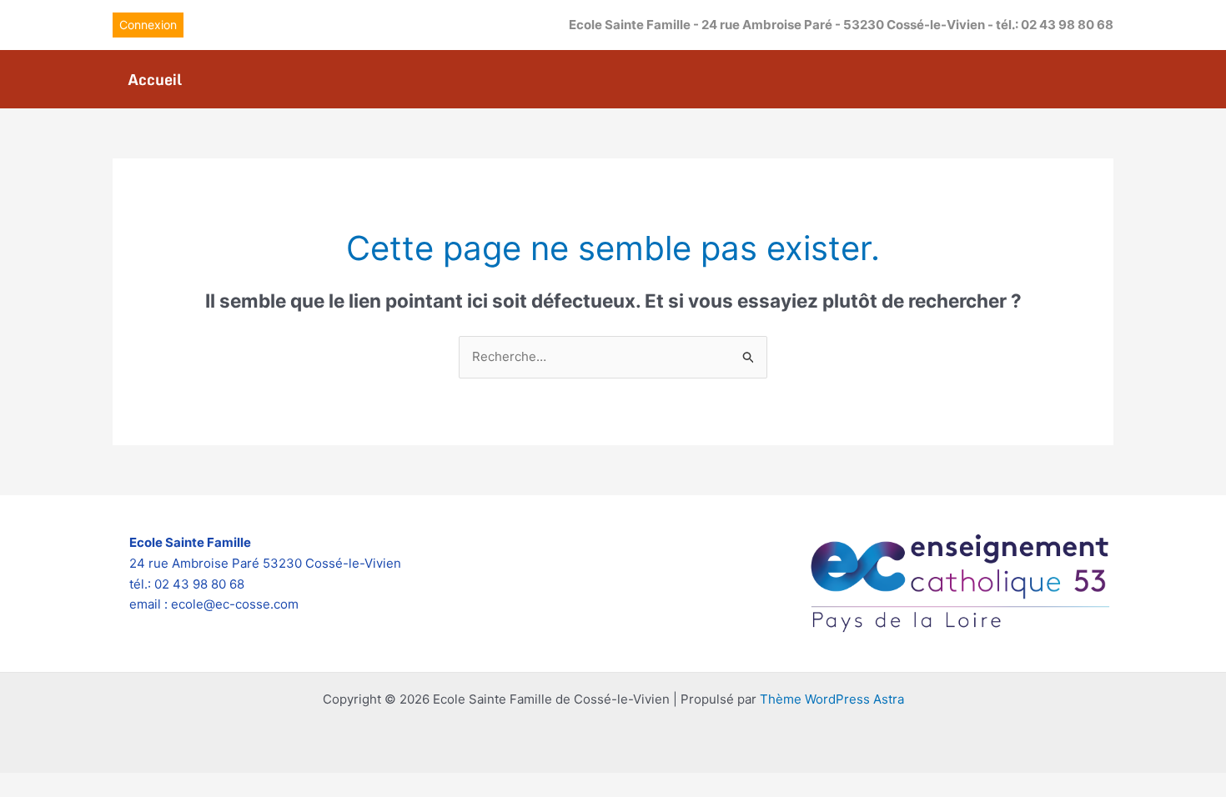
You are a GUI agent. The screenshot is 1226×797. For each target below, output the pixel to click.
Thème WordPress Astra (832, 699)
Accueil (155, 79)
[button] (148, 25)
